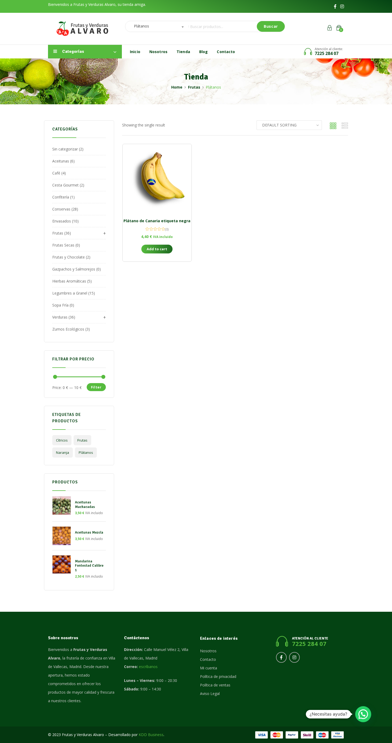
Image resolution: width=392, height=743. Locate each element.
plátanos (86, 452)
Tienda (183, 51)
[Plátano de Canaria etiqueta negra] (157, 178)
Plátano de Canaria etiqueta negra (156, 220)
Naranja (62, 452)
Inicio (135, 51)
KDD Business (151, 734)
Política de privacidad (218, 676)
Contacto (226, 51)
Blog (203, 51)
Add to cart (157, 249)
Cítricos (62, 440)
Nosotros (158, 51)
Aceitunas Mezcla (89, 532)
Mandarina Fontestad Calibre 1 (89, 566)
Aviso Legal (210, 693)
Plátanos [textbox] (140, 26)
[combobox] (155, 26)
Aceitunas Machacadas (85, 504)
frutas (82, 440)
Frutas (194, 87)
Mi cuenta (208, 667)
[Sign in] (329, 28)
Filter (96, 387)
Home (176, 87)
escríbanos (148, 666)
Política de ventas (215, 685)
